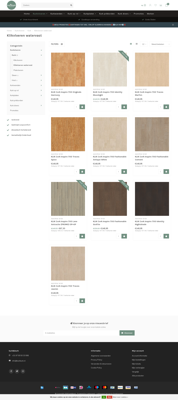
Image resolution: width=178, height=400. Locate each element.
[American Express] (42, 387)
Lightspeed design (103, 394)
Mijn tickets (136, 364)
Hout (15, 80)
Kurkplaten (89, 14)
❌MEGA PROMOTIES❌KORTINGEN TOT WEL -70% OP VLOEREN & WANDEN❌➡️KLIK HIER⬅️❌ (89, 25)
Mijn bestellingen (139, 360)
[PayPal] (120, 387)
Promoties (139, 14)
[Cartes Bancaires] (65, 387)
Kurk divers (123, 14)
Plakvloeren (18, 70)
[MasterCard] (104, 387)
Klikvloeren (18, 60)
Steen (15, 75)
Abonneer (128, 333)
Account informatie (139, 356)
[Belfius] (57, 387)
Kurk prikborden (107, 14)
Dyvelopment (118, 394)
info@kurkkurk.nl (18, 361)
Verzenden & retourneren (101, 364)
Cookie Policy (96, 368)
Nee (109, 397)
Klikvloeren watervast (23, 65)
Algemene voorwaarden (101, 356)
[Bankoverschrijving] (50, 387)
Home (27, 14)
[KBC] (89, 387)
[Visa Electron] (136, 387)
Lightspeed (91, 394)
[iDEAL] (81, 387)
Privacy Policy (96, 360)
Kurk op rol (73, 14)
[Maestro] (97, 387)
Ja (104, 397)
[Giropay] (73, 387)
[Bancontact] (112, 387)
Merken (150, 14)
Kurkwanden (57, 14)
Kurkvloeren (39, 14)
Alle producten (138, 376)
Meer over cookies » (120, 397)
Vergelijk (135, 372)
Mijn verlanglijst (138, 368)
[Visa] (128, 387)
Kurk (15, 55)
